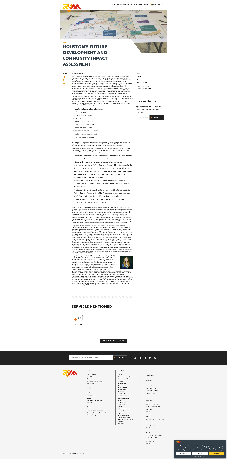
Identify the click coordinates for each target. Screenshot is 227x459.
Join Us (113, 4)
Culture (89, 379)
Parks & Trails (122, 402)
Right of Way (122, 413)
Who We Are (127, 4)
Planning (120, 406)
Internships (90, 383)
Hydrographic (122, 389)
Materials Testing (123, 398)
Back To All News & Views (113, 340)
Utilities (120, 421)
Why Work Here (92, 377)
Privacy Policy (91, 415)
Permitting (121, 404)
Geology (120, 381)
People (119, 4)
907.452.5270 (151, 409)
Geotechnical (122, 383)
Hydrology (121, 392)
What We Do (138, 4)
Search (162, 4)
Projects (146, 4)
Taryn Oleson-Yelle (144, 88)
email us (148, 396)
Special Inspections (123, 417)
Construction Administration (127, 377)
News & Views (155, 4)
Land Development (124, 394)
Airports (120, 374)
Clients (89, 398)
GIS (119, 385)
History (89, 402)
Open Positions (91, 374)
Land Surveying (122, 396)
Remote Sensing (123, 411)
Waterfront (121, 423)
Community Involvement (94, 381)
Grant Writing (122, 387)
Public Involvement (124, 409)
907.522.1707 (151, 394)
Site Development (123, 415)
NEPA (119, 400)
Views (65, 42)
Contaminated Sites (124, 379)
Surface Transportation (125, 419)
